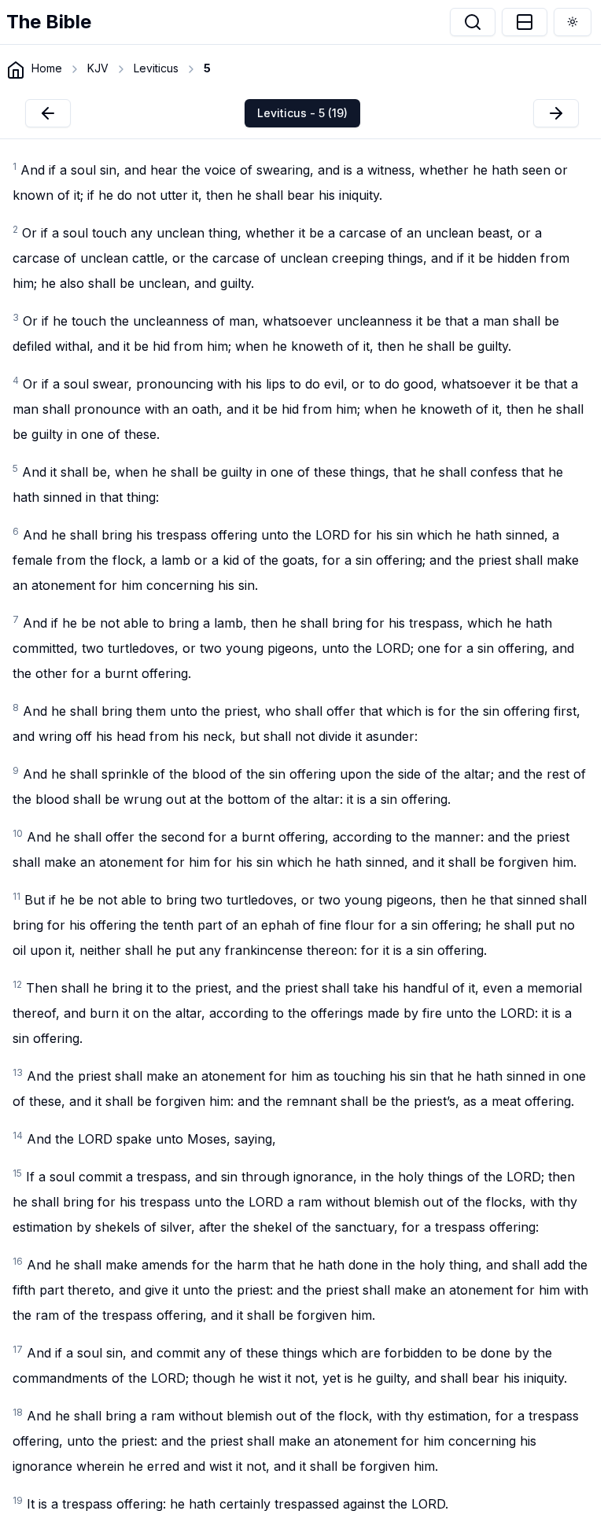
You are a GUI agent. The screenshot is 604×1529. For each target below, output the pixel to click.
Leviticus (156, 68)
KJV (98, 68)
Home (46, 68)
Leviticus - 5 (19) (302, 113)
